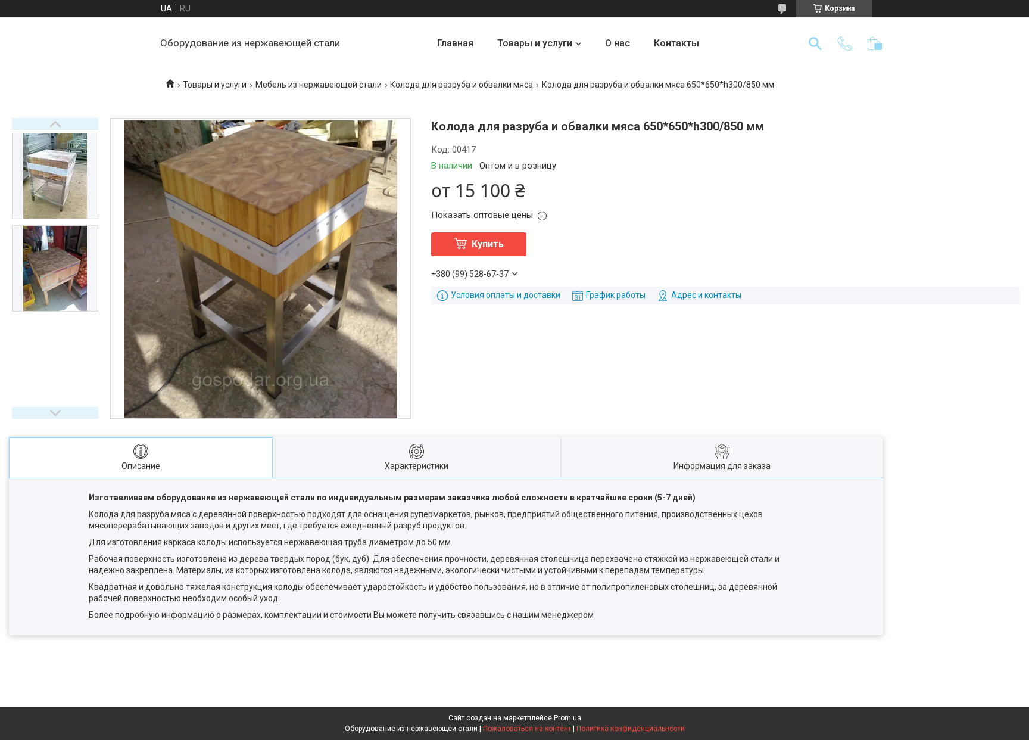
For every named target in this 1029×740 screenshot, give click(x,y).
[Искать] (815, 43)
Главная (455, 43)
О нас (617, 43)
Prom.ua (567, 718)
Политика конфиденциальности (630, 729)
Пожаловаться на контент (527, 729)
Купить (488, 244)
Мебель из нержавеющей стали (318, 84)
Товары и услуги (534, 43)
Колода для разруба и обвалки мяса (461, 84)
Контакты (676, 43)
